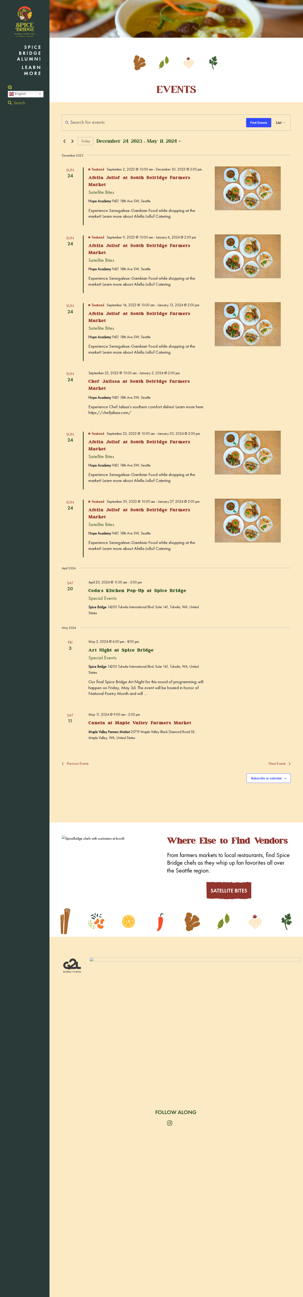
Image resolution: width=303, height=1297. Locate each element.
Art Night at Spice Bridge (121, 650)
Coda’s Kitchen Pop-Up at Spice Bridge (137, 590)
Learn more (32, 70)
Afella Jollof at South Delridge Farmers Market (139, 181)
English (20, 94)
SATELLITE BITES (228, 890)
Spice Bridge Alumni (29, 53)
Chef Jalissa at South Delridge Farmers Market (139, 385)
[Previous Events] (64, 141)
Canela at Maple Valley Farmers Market (139, 722)
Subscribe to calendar (266, 778)
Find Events (258, 122)
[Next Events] (72, 141)
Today (85, 141)
